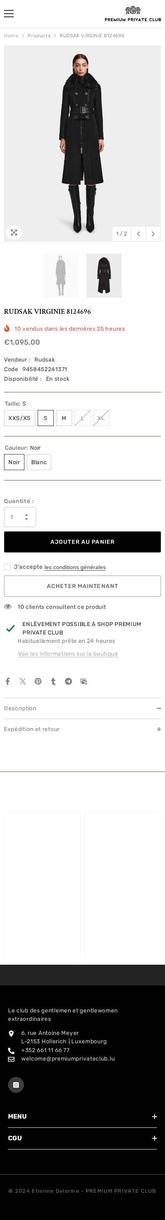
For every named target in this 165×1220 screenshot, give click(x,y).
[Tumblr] (53, 681)
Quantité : (19, 501)
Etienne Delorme (55, 1191)
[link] (42, 933)
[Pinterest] (38, 681)
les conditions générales (75, 567)
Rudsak (44, 359)
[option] (82, 143)
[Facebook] (7, 681)
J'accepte (28, 567)
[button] (138, 234)
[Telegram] (68, 681)
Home (11, 35)
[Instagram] (16, 1085)
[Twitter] (22, 681)
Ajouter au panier (82, 542)
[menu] (9, 13)
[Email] (83, 681)
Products (39, 35)
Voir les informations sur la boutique (68, 653)
